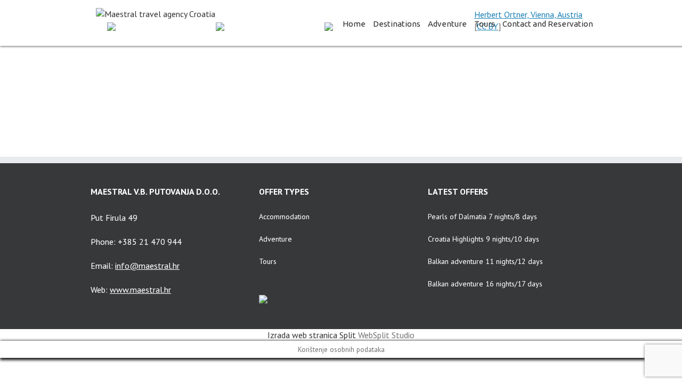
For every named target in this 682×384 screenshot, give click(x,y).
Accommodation (284, 216)
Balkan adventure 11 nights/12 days (485, 261)
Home (354, 23)
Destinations (396, 23)
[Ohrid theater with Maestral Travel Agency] (269, 75)
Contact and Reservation (547, 23)
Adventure (447, 23)
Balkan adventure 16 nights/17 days (485, 284)
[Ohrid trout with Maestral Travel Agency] (377, 75)
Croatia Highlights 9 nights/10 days (483, 239)
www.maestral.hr (140, 289)
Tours (484, 23)
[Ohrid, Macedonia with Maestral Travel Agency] (160, 75)
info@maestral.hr (147, 265)
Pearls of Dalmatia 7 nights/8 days (482, 216)
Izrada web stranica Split (311, 335)
